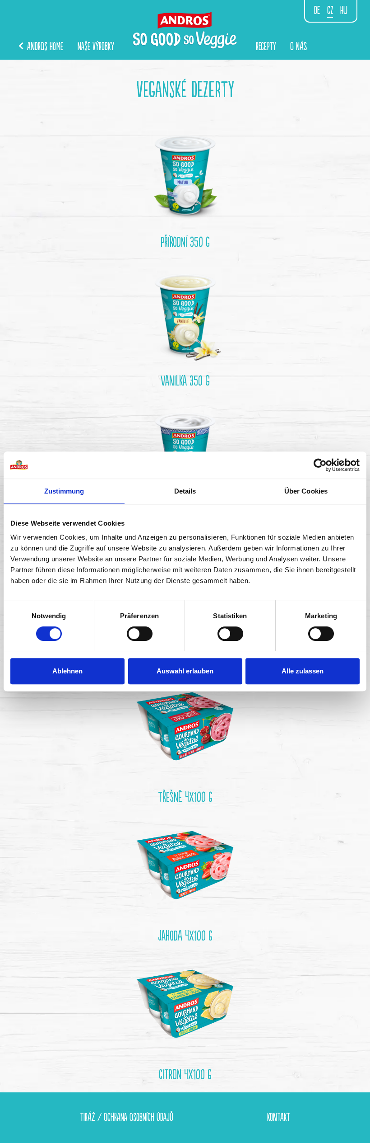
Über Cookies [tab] (306, 491)
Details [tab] (185, 491)
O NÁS (298, 46)
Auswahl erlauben (185, 671)
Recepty (266, 46)
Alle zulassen (303, 671)
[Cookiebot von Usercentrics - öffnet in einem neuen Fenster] (320, 465)
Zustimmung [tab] (64, 491)
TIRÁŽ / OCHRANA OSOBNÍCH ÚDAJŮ (126, 1117)
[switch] (140, 633)
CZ (330, 10)
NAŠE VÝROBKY (96, 46)
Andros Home (44, 46)
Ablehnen (67, 671)
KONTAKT (278, 1117)
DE (317, 10)
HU (343, 10)
